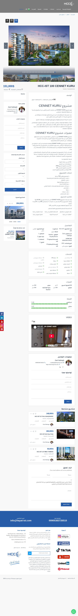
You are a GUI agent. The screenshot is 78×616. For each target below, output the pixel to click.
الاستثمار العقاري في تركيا (51, 212)
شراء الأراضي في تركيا (40, 562)
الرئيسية (73, 14)
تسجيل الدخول (17, 547)
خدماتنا (52, 9)
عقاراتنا (46, 9)
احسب (14, 189)
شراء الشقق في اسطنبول (44, 561)
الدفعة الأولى (21, 173)
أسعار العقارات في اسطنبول (35, 559)
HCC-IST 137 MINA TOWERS (45, 452)
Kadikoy (50, 454)
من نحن (59, 9)
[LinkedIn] (60, 367)
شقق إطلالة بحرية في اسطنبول (37, 566)
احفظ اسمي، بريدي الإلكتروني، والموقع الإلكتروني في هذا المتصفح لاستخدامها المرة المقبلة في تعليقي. (54, 483)
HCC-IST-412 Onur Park (46, 434)
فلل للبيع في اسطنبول (65, 212)
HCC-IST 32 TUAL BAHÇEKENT (44, 416)
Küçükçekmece (71, 89)
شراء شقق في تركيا (38, 212)
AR (26, 9)
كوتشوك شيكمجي (61, 112)
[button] (73, 611)
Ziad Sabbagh (59, 360)
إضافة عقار (23, 547)
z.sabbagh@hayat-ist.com (56, 362)
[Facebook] (63, 367)
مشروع (70, 137)
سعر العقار (22, 158)
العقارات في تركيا (67, 214)
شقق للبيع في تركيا (38, 214)
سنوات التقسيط (20, 181)
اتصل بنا (34, 9)
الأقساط (22, 166)
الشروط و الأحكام (62, 578)
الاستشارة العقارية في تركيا (44, 568)
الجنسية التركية (54, 214)
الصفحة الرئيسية (67, 9)
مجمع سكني (62, 14)
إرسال (67, 401)
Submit (30, 553)
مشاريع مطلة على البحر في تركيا (40, 569)
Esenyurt (50, 436)
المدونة (39, 9)
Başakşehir (49, 418)
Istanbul (65, 89)
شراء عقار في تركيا (46, 557)
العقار (68, 14)
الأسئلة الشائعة (71, 578)
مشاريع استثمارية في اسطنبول (39, 564)
